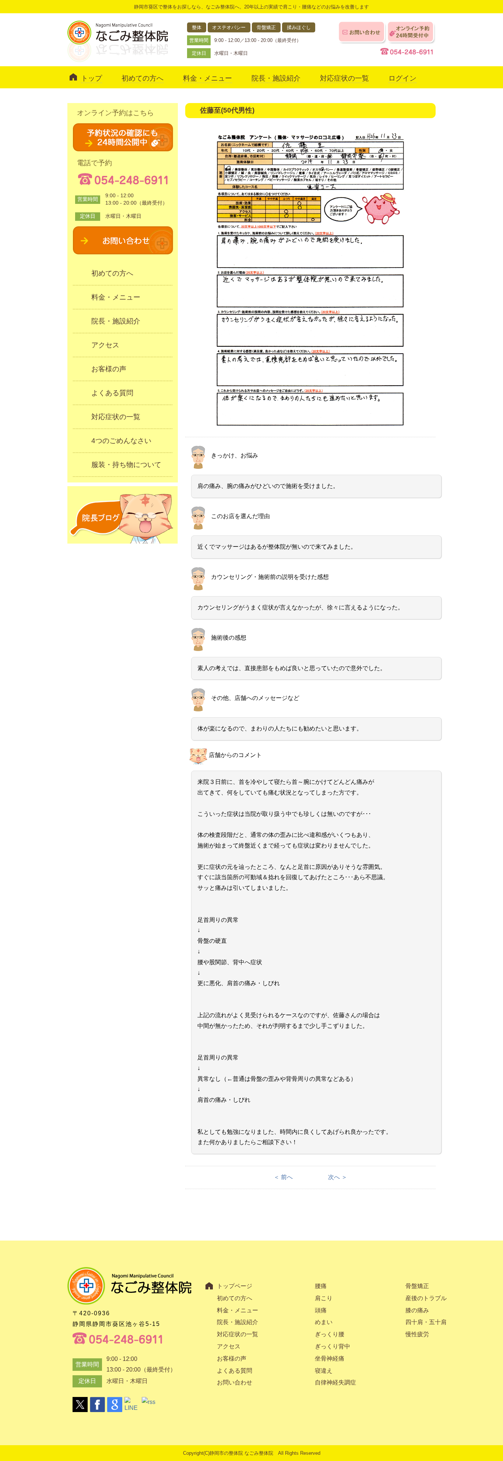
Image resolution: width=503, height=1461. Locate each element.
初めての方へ (142, 78)
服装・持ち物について (126, 464)
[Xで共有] (80, 1404)
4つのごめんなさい (121, 441)
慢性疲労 (417, 1334)
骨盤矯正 (417, 1286)
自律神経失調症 (335, 1382)
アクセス (105, 345)
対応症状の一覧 (344, 78)
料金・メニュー (207, 78)
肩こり (324, 1298)
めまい (324, 1322)
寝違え (324, 1371)
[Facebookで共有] (97, 1404)
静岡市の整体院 (226, 1453)
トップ (91, 78)
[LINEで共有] (132, 1404)
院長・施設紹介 (276, 78)
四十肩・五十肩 (426, 1322)
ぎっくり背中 (332, 1346)
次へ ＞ (337, 1177)
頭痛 (321, 1310)
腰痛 (321, 1286)
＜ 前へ (283, 1177)
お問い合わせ (234, 1382)
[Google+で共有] (114, 1404)
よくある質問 (112, 393)
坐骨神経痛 (329, 1358)
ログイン (402, 78)
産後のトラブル (426, 1298)
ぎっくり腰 (329, 1334)
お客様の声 (108, 369)
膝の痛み (417, 1310)
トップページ (234, 1286)
